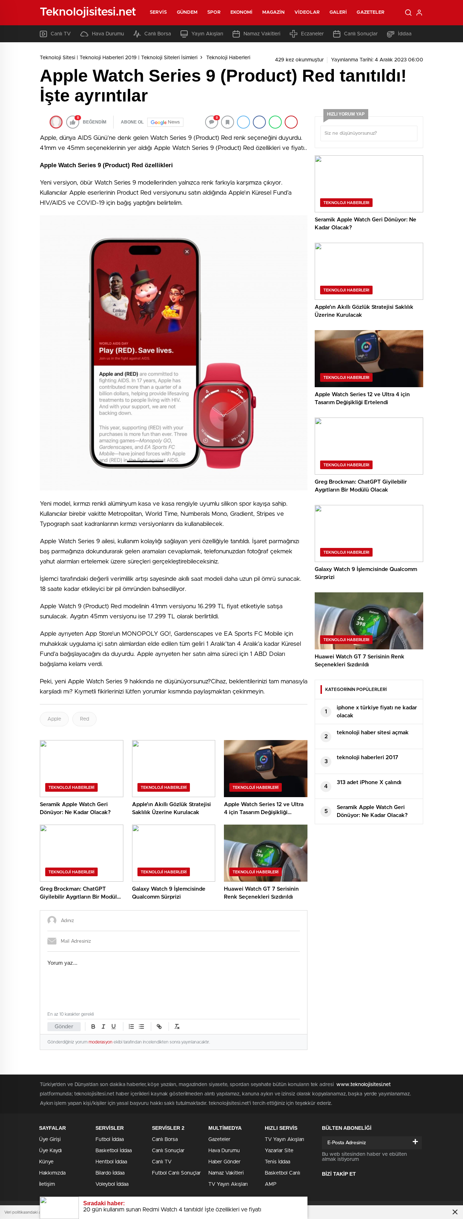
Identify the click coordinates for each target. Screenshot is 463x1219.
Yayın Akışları (207, 33)
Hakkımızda (52, 1173)
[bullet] (141, 1026)
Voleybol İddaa (111, 1184)
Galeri (338, 12)
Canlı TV (61, 33)
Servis (158, 12)
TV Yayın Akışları (228, 1184)
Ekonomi (241, 12)
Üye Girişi (50, 1139)
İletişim (47, 1184)
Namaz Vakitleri (261, 33)
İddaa (405, 33)
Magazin (273, 12)
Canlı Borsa (157, 33)
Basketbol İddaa (113, 1150)
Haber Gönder (224, 1161)
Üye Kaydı (50, 1150)
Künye (46, 1161)
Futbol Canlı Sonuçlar (176, 1173)
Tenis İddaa (277, 1161)
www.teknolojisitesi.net (363, 1084)
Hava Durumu (108, 33)
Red (84, 719)
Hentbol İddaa (111, 1161)
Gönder (64, 1026)
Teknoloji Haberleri (228, 57)
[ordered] (131, 1026)
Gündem (187, 12)
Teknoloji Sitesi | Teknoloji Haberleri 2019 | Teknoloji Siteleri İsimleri (118, 57)
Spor (213, 12)
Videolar (307, 12)
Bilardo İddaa (109, 1173)
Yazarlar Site (279, 1150)
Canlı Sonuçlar (361, 33)
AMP (270, 1184)
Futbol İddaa (109, 1139)
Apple (54, 719)
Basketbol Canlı (282, 1173)
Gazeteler (371, 12)
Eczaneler (312, 33)
